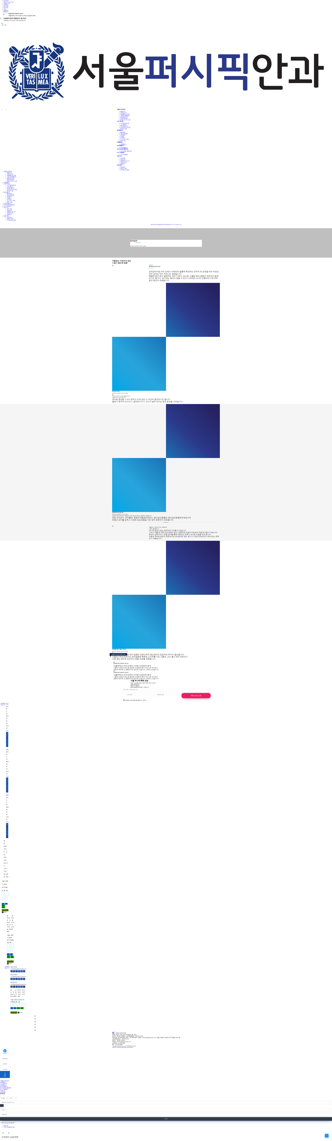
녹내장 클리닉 (7, 203)
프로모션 (5, 7)
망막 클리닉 (6, 192)
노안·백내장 (3, 1083)
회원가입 (5, 1125)
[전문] (144, 700)
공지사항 (5, 6)
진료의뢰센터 (124, 118)
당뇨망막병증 (124, 133)
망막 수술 (123, 140)
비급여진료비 (129, 1047)
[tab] (166, 1081)
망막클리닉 (120, 130)
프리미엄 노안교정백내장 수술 (125, 128)
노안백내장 (120, 121)
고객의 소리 (123, 162)
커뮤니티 (119, 156)
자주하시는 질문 (124, 170)
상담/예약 (119, 165)
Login (166, 1118)
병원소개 (122, 111)
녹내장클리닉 (120, 145)
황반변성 (122, 132)
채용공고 (5, 11)
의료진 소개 (6, 3)
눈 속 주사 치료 (124, 139)
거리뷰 (4, 898)
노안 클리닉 (123, 124)
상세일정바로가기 (3, 704)
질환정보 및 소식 (125, 161)
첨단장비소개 (124, 117)
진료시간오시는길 (125, 119)
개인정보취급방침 (121, 1047)
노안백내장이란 (124, 123)
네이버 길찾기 (5, 894)
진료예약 (5, 4)
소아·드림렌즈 (4, 1089)
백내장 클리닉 (124, 126)
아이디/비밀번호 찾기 (9, 1127)
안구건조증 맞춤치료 (122, 149)
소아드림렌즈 (121, 152)
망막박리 (122, 138)
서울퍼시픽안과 (121, 109)
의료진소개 (123, 112)
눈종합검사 (120, 142)
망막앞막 (122, 135)
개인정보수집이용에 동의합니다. (135, 700)
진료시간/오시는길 (8, 2)
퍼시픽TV (6, 0)
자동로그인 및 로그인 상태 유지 (7, 1123)
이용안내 (114, 1047)
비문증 (122, 136)
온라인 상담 (123, 168)
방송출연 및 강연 (125, 114)
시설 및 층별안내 (125, 115)
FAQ (4, 9)
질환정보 (5, 10)
